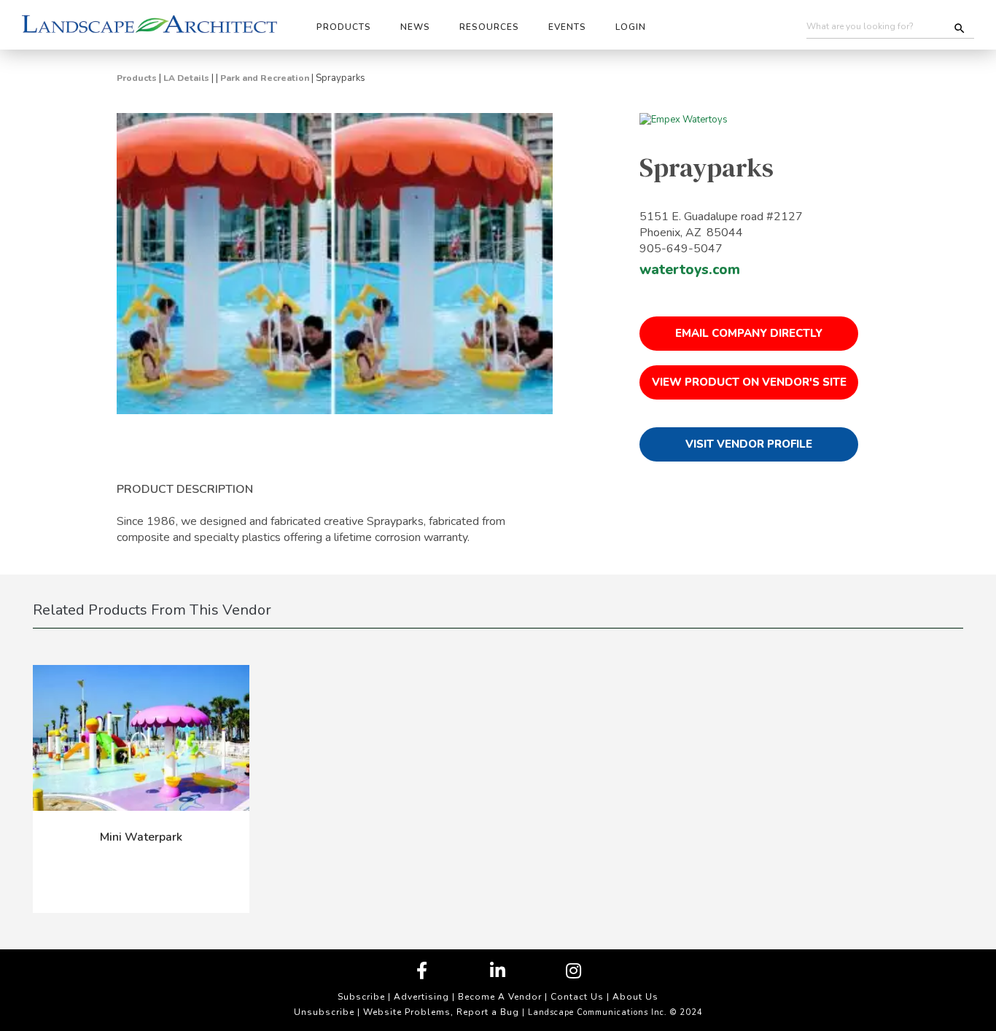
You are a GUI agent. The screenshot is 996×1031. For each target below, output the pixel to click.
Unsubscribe (324, 1012)
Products (137, 78)
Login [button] (630, 27)
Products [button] (343, 27)
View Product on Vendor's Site (749, 382)
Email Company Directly (748, 333)
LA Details (186, 78)
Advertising (421, 997)
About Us (635, 997)
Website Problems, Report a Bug (441, 1012)
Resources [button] (489, 27)
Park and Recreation (264, 78)
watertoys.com (689, 269)
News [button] (415, 27)
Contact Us (577, 997)
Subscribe (361, 997)
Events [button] (567, 27)
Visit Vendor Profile (748, 444)
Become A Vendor (500, 997)
